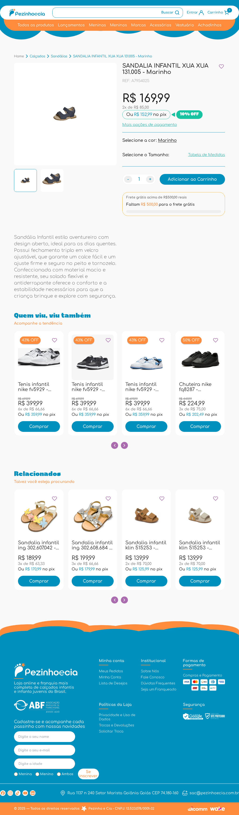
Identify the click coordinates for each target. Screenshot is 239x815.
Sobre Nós (150, 671)
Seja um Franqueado (158, 689)
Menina (25, 774)
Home (19, 56)
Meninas (97, 25)
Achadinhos (209, 25)
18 (195, 545)
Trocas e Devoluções (116, 725)
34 (39, 386)
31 (19, 386)
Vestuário (185, 25)
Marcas (138, 25)
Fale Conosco (153, 677)
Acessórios (160, 25)
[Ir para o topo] (226, 786)
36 (59, 386)
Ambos (67, 774)
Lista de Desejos (113, 683)
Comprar (39, 426)
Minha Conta (110, 677)
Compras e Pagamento (202, 675)
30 (87, 545)
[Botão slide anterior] (115, 445)
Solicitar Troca (111, 731)
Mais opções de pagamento (149, 125)
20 (151, 545)
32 (29, 386)
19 (141, 545)
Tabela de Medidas (206, 155)
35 (49, 386)
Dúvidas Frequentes (158, 683)
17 (185, 545)
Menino (46, 774)
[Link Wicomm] (197, 809)
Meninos (118, 25)
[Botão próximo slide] (124, 445)
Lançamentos (71, 25)
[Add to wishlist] (221, 66)
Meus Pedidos (111, 671)
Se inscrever (88, 774)
